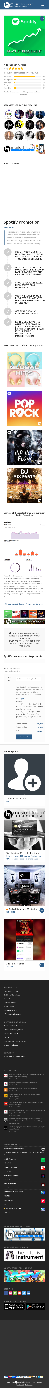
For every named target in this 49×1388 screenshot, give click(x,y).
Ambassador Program (12, 1045)
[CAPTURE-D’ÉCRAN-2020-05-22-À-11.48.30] (19, 114)
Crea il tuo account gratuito (13, 1030)
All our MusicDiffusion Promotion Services (24, 604)
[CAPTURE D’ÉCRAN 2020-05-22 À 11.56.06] (40, 114)
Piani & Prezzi (9, 1037)
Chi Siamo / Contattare (12, 995)
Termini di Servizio (10, 1010)
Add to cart (24, 737)
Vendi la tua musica (11, 1033)
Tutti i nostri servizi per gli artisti (15, 1041)
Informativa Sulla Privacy (13, 1014)
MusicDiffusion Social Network (14, 1057)
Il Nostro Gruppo (10, 1003)
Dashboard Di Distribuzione (14, 1026)
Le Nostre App (9, 1006)
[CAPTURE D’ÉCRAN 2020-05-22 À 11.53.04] (29, 114)
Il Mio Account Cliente (11, 991)
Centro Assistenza (10, 999)
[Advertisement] (24, 189)
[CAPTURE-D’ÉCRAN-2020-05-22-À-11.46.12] (9, 114)
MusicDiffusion (24, 336)
